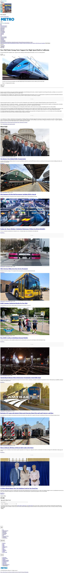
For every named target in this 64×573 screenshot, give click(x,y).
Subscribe (2, 16)
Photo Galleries (11, 42)
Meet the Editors (7, 43)
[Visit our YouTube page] (3, 498)
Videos (8, 42)
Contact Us (31, 43)
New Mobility (2, 31)
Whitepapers (24, 42)
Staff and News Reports (7, 445)
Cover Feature (4, 0)
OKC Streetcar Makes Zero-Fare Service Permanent (14, 268)
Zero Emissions (2, 40)
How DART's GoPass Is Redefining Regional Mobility (14, 337)
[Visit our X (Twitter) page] (2, 498)
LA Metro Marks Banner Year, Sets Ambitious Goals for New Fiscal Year (19, 488)
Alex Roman (8, 156)
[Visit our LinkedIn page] (1, 498)
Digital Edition (6, 16)
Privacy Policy (35, 43)
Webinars (20, 42)
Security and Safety (3, 36)
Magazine (2, 42)
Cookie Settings (47, 43)
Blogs (6, 42)
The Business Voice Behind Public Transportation (13, 159)
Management (2, 27)
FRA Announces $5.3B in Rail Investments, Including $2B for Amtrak (18, 194)
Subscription (2, 43)
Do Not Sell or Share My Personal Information (21, 572)
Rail (3, 47)
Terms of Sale (11, 572)
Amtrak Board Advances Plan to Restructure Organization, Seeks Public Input (20, 377)
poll (11, 124)
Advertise (11, 43)
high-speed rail (8, 124)
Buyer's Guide (30, 42)
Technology (2, 38)
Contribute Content (22, 43)
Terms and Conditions (41, 43)
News (7, 0)
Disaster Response (3, 25)
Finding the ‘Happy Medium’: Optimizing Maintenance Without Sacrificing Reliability (22, 229)
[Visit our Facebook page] (0, 498)
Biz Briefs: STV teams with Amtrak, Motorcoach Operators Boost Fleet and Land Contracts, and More (26, 413)
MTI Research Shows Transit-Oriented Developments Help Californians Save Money (13, 122)
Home (1, 47)
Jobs (17, 42)
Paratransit (2, 33)
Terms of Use (7, 572)
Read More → (2, 163)
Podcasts (15, 42)
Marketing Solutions (16, 43)
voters (13, 124)
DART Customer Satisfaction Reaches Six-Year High (13, 303)
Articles (9, 0)
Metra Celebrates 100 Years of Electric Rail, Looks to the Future (17, 447)
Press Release (27, 43)
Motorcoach (2, 29)
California (4, 124)
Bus (1, 24)
